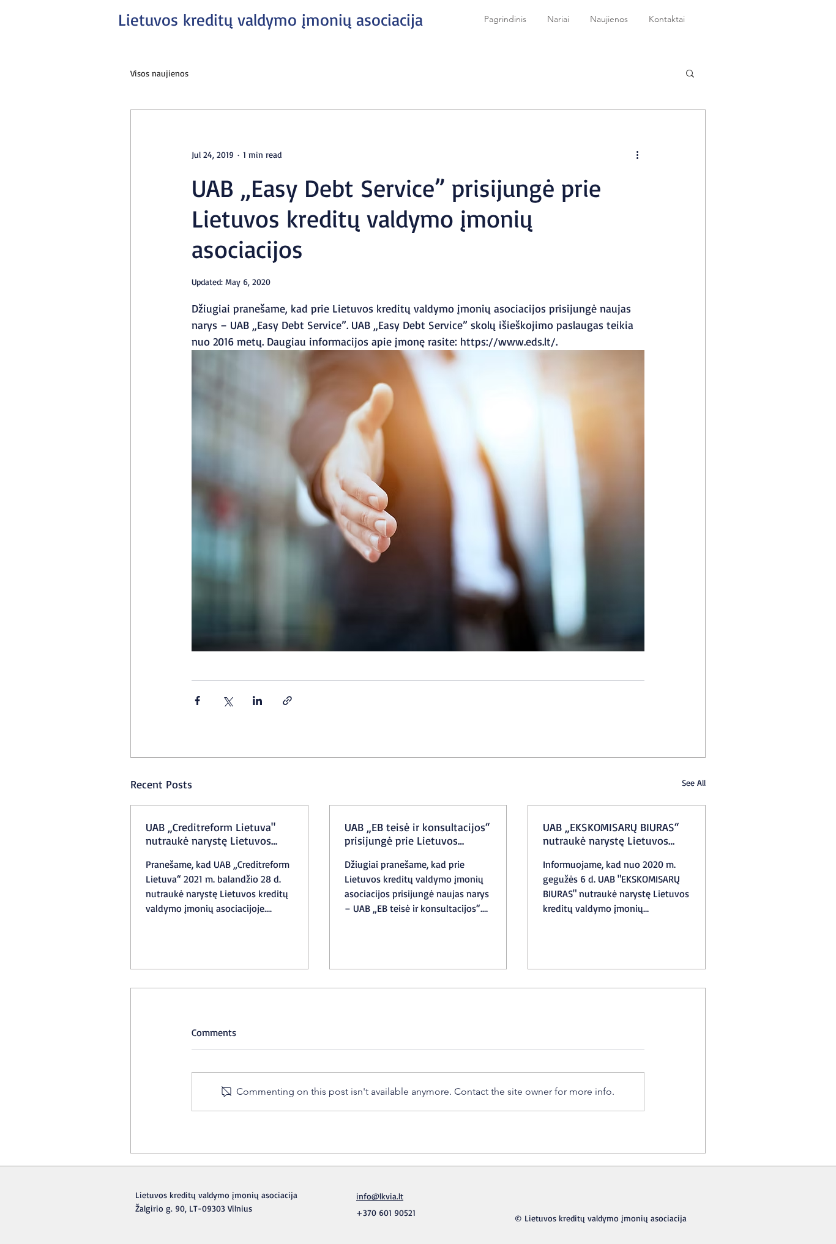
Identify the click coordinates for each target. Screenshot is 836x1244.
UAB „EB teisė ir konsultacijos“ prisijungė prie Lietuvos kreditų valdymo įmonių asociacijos (417, 833)
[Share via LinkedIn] (257, 700)
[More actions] (637, 154)
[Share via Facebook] (197, 700)
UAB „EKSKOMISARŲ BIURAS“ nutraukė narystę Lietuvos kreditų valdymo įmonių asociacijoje (611, 833)
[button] (690, 73)
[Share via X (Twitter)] (227, 700)
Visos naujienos (159, 73)
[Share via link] (287, 700)
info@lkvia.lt (379, 1196)
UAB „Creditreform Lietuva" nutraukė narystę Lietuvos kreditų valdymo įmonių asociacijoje (210, 833)
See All (694, 782)
